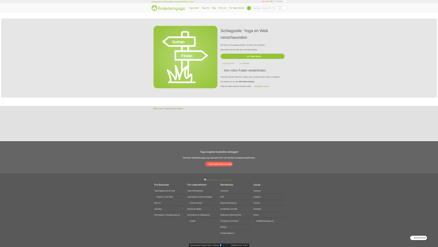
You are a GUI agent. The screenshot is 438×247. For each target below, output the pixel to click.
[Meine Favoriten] (249, 8)
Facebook (257, 191)
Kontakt (192, 221)
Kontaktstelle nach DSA (228, 209)
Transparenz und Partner (229, 221)
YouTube (256, 203)
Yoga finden (194, 8)
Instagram (257, 197)
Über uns (222, 8)
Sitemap (223, 227)
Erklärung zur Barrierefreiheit (230, 215)
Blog (214, 8)
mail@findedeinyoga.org (265, 221)
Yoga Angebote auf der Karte (164, 191)
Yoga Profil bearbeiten (195, 191)
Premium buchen (195, 203)
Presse (255, 215)
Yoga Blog (158, 209)
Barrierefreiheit (419, 238)
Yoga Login (265, 1)
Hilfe (271, 1)
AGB (222, 197)
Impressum (224, 191)
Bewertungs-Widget (194, 209)
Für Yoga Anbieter (236, 8)
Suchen (285, 8)
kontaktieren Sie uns (261, 86)
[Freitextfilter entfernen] (280, 8)
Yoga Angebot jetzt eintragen (220, 164)
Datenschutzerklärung (228, 203)
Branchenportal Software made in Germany (204, 245)
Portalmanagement (227, 233)
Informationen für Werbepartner (198, 215)
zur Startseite (244, 63)
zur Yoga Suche (254, 56)
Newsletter (257, 209)
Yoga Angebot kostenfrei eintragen (199, 197)
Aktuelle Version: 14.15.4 (239, 245)
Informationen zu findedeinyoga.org (167, 215)
